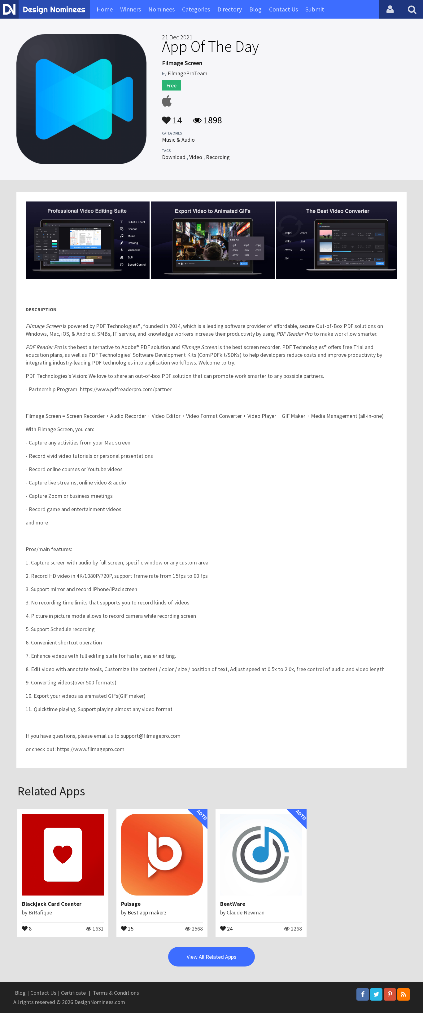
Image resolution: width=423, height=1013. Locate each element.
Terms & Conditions (116, 992)
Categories (196, 9)
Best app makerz (147, 912)
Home (105, 9)
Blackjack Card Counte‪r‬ (51, 903)
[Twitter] (376, 994)
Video (195, 157)
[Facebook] (362, 994)
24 (229, 928)
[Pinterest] (390, 994)
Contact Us (283, 9)
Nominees (161, 9)
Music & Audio (178, 139)
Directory (229, 9)
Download (173, 157)
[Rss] (403, 994)
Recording (218, 157)
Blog (255, 9)
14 (176, 117)
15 (130, 928)
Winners (130, 9)
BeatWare (232, 903)
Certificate (73, 992)
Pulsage (131, 903)
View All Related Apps (211, 956)
